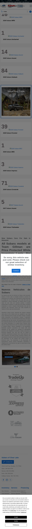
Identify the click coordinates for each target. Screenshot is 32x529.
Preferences (16, 525)
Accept (16, 517)
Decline (16, 521)
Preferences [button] (23, 512)
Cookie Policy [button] (13, 510)
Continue (16, 270)
